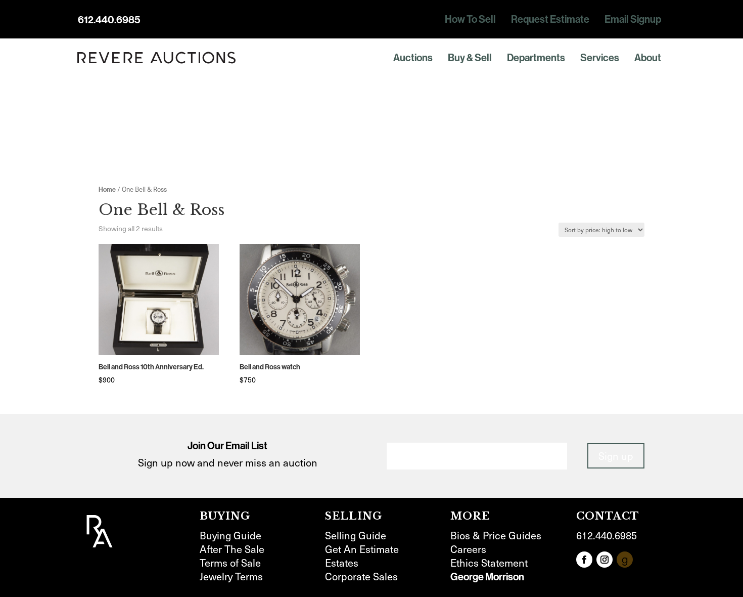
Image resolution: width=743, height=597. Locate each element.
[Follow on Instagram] (604, 559)
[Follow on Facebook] (584, 559)
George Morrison (487, 576)
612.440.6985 (109, 19)
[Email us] (625, 559)
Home (107, 189)
